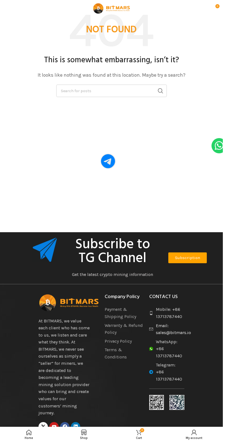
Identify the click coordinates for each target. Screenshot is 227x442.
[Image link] (68, 302)
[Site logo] (111, 8)
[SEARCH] (160, 90)
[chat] (108, 161)
